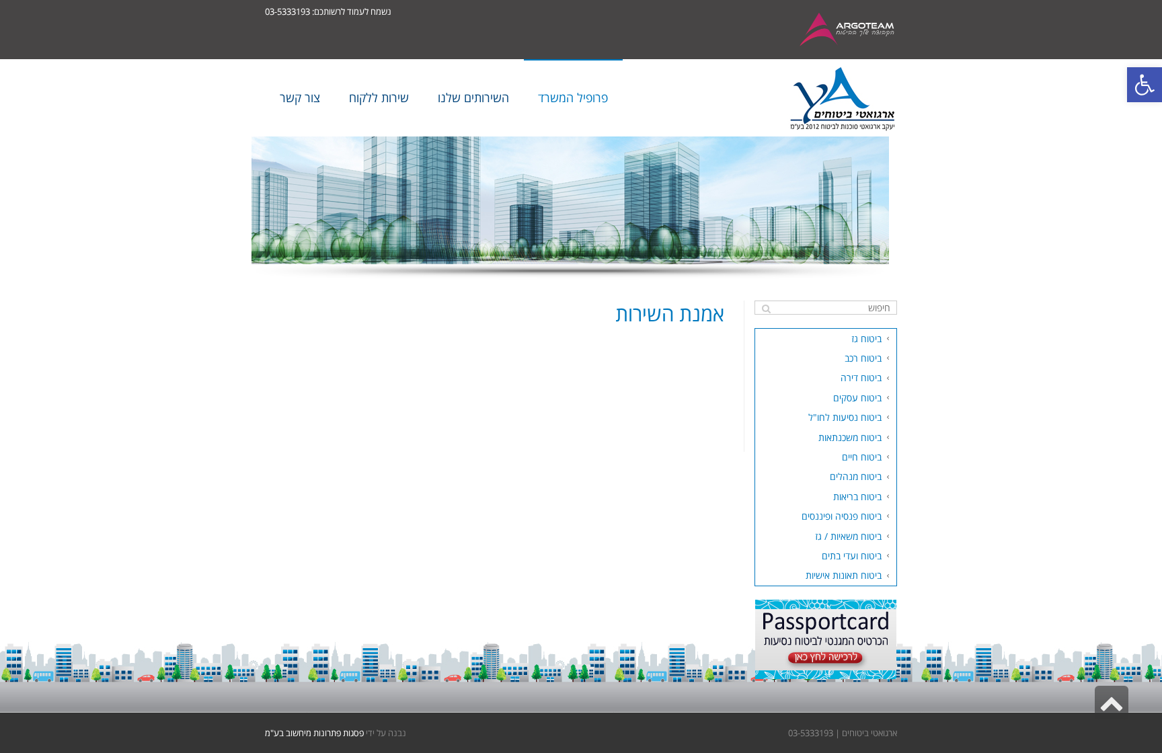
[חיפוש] (766, 308)
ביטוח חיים (862, 456)
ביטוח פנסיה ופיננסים (842, 516)
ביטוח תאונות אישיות (844, 575)
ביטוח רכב (863, 358)
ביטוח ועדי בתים (852, 555)
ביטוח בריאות (857, 496)
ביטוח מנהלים (856, 476)
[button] (1144, 84)
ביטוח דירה (861, 377)
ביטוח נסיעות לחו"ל (845, 417)
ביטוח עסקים (857, 397)
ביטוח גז (866, 338)
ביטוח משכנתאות (850, 437)
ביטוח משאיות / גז (848, 536)
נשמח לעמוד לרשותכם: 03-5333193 (328, 11)
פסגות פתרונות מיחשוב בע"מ (314, 733)
